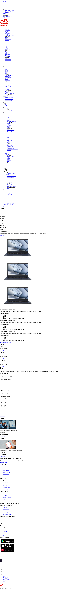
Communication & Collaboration (12, 149)
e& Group (4, 13)
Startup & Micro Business (9, 75)
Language (4, 206)
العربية (7, 206)
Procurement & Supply (11, 148)
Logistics (6, 71)
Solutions (5, 153)
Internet (6, 38)
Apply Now (2, 350)
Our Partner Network (6, 501)
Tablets (6, 52)
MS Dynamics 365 (8, 86)
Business (6, 201)
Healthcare (6, 70)
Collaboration (7, 46)
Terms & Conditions (6, 579)
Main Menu (7, 108)
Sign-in (6, 104)
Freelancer (6, 79)
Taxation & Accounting (9, 43)
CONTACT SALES (3, 462)
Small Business (7, 76)
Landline (6, 37)
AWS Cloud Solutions (8, 48)
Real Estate (6, 72)
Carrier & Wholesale (6, 12)
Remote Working (7, 80)
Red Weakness (2, 229)
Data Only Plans (7, 33)
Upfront (9, 342)
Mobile (6, 51)
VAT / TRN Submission (9, 99)
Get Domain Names (6, 474)
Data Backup (7, 87)
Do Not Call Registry (8, 65)
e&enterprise (5, 531)
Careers (4, 581)
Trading (6, 69)
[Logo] (4, 25)
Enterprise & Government (9, 11)
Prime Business (5, 489)
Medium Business (8, 77)
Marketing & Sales (8, 60)
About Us (4, 576)
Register (6, 105)
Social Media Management (9, 93)
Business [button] (4, 9)
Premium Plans (7, 30)
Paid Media (6, 92)
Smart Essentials (7, 54)
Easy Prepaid (7, 63)
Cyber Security (7, 44)
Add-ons (6, 32)
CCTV (8, 129)
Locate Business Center (9, 97)
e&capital (4, 533)
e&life (4, 529)
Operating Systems (8, 85)
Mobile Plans (5, 507)
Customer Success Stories (7, 497)
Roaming (6, 34)
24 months (2, 342)
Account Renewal (6, 470)
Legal (6, 58)
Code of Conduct (5, 577)
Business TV (7, 40)
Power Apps (7, 84)
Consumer (4, 1)
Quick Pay (4, 468)
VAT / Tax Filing (7, 89)
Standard (3, 216)
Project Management (8, 83)
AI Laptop (6, 53)
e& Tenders (4, 580)
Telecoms (4, 535)
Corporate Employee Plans (9, 35)
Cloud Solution (7, 45)
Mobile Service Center (8, 64)
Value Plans (7, 29)
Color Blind (2, 225)
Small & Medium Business (9, 10)
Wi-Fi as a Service (8, 39)
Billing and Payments (8, 98)
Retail (6, 73)
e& (3, 527)
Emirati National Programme (7, 520)
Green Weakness (3, 227)
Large (3, 218)
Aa (0, 216)
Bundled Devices (7, 56)
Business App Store (11, 173)
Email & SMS (7, 47)
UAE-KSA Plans (7, 31)
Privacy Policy (5, 578)
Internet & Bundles (6, 509)
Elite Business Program (6, 487)
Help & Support (5, 482)
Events (4, 499)
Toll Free (6, 41)
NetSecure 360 (7, 49)
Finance (6, 61)
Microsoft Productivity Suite (11, 176)
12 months (6, 342)
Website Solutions (8, 91)
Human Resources (8, 59)
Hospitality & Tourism (8, 68)
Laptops (6, 55)
